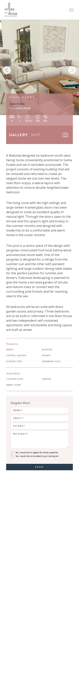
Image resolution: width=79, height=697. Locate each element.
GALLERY (18, 135)
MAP (35, 135)
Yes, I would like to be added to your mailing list (37, 456)
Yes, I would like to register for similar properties (37, 452)
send (39, 467)
